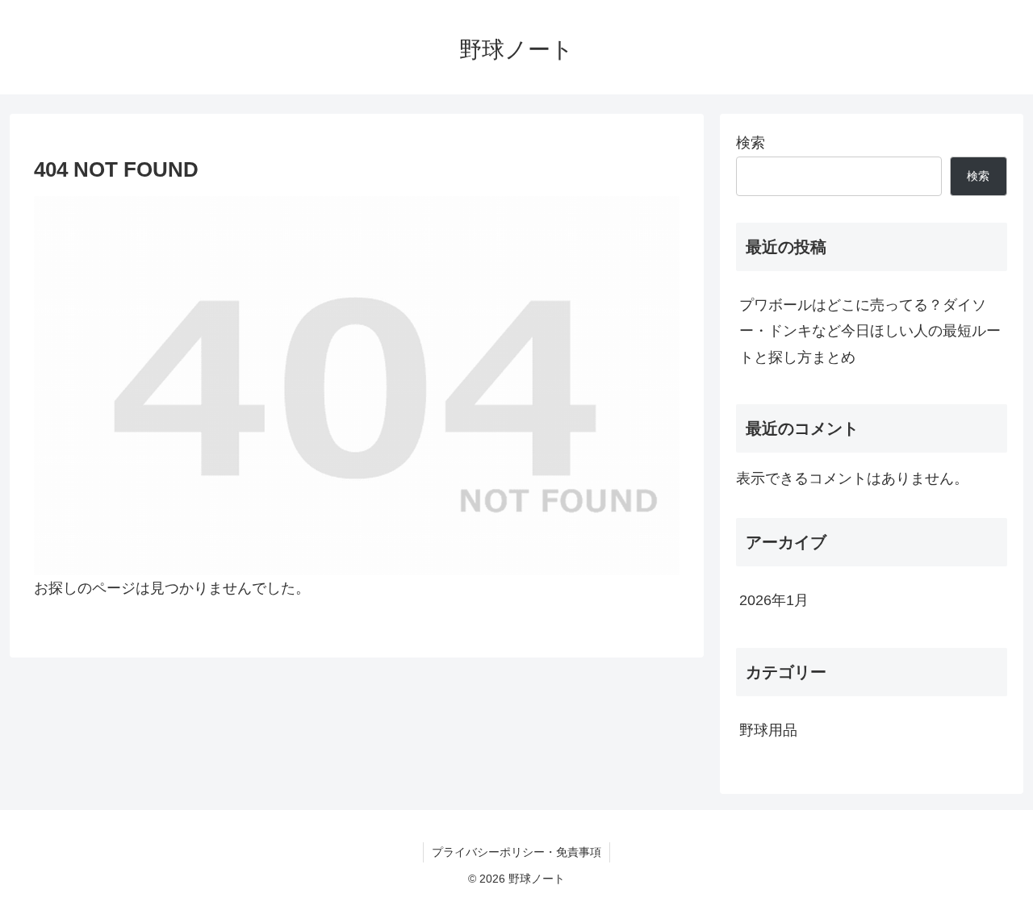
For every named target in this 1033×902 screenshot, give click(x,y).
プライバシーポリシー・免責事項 (516, 852)
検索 (750, 143)
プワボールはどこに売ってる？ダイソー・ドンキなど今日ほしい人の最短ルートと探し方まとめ (870, 331)
